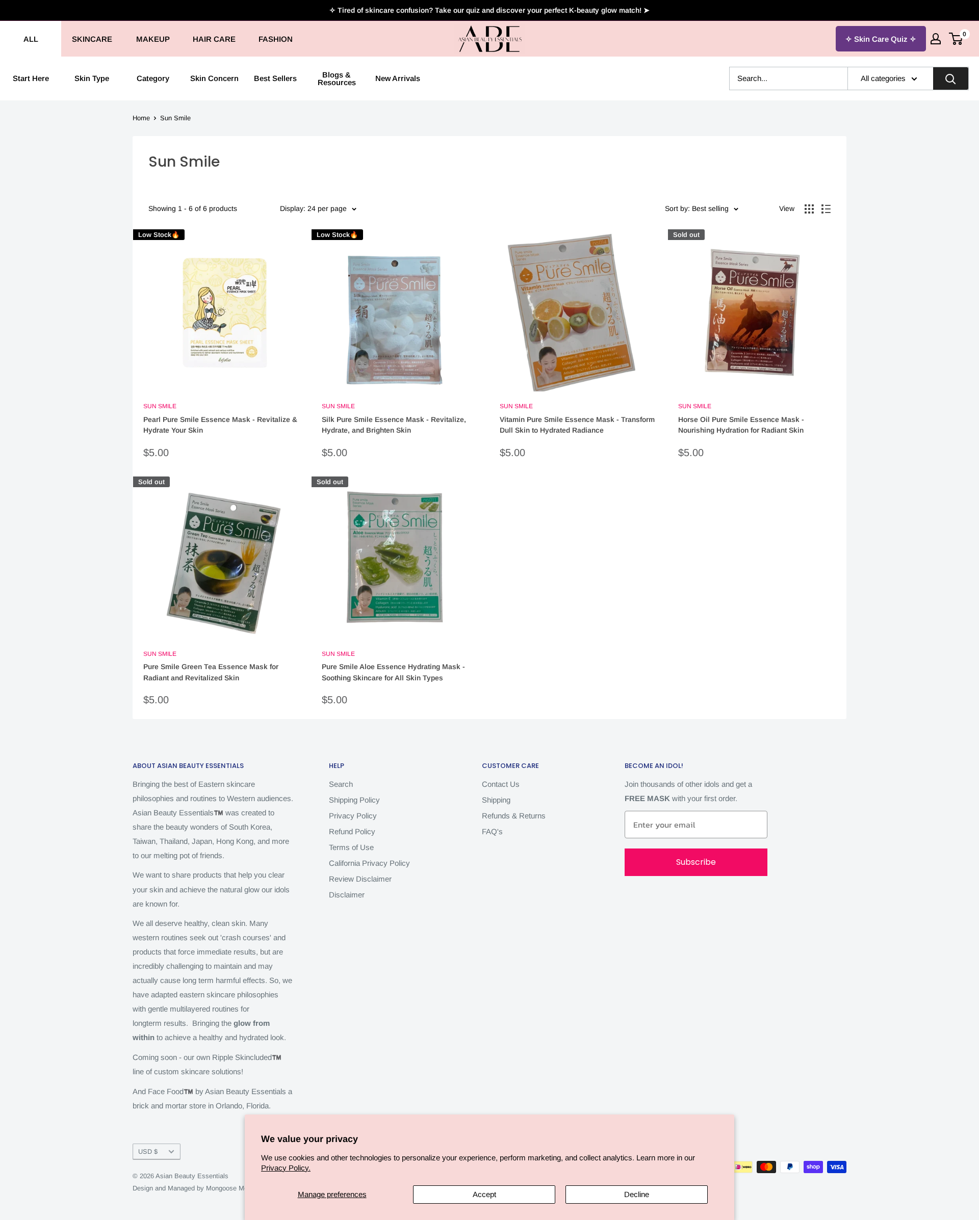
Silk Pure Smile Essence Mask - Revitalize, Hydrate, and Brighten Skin (394, 425)
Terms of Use (351, 847)
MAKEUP (153, 39)
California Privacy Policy (369, 863)
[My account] (936, 38)
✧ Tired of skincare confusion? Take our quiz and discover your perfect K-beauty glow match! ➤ (489, 10)
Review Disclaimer (360, 878)
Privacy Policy (353, 815)
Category (153, 78)
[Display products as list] (826, 209)
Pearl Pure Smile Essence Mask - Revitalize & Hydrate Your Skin (220, 425)
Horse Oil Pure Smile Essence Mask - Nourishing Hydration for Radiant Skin (741, 425)
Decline (636, 1194)
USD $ (148, 1151)
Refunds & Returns (514, 815)
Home (141, 118)
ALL (30, 39)
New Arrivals (397, 78)
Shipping (496, 799)
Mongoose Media (231, 1188)
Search (341, 784)
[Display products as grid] (809, 209)
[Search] (950, 78)
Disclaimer (347, 894)
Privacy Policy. (286, 1167)
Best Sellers (275, 78)
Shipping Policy (354, 799)
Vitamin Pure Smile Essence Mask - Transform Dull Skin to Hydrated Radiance (577, 425)
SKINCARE (92, 39)
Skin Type (91, 78)
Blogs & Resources (337, 78)
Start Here (31, 78)
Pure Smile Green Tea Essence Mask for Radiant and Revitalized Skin (210, 672)
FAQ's (492, 831)
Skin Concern (214, 78)
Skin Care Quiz (881, 39)
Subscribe (696, 862)
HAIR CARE (214, 39)
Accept (484, 1194)
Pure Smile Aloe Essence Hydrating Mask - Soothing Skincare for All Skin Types (393, 672)
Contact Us (501, 784)
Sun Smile (175, 118)
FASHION (276, 39)
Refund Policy (352, 831)
